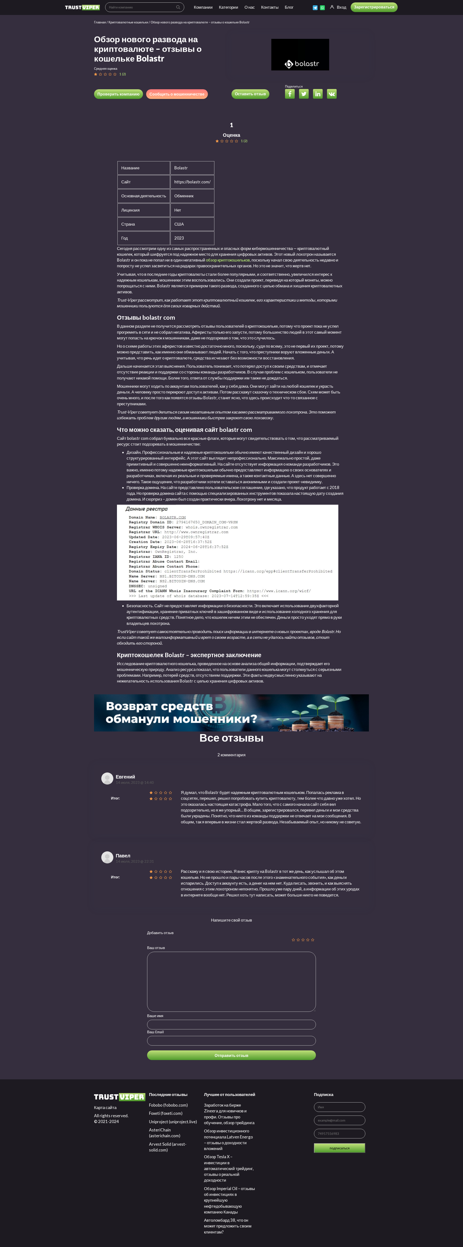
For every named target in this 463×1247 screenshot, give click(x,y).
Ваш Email (155, 1032)
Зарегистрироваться (374, 7)
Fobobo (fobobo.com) (168, 1105)
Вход (341, 7)
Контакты (270, 7)
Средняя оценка (105, 68)
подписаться (340, 1148)
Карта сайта (105, 1107)
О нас (250, 7)
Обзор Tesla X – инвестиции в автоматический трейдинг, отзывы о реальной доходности (229, 1168)
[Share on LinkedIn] (319, 94)
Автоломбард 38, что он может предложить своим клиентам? (228, 1226)
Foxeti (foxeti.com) (166, 1113)
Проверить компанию (118, 94)
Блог (289, 7)
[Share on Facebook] (291, 94)
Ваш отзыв (156, 947)
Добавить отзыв (160, 932)
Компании (203, 7)
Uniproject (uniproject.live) (173, 1121)
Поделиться (294, 86)
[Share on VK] (333, 94)
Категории (228, 7)
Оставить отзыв (250, 93)
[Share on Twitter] (305, 94)
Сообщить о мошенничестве (177, 94)
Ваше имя (155, 1015)
